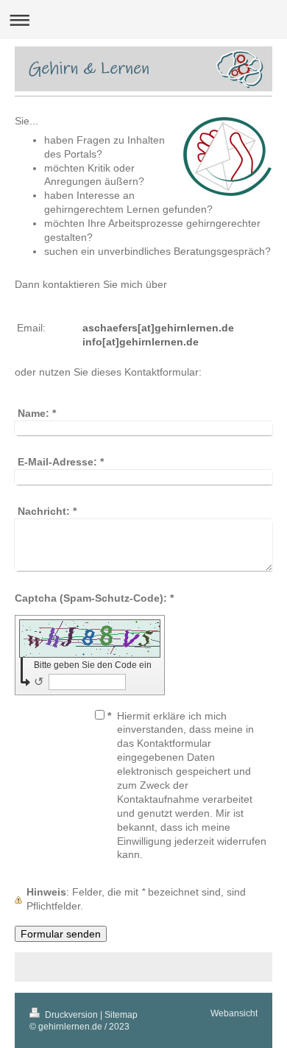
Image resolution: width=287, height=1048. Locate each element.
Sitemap (121, 1014)
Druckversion (71, 1014)
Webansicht (234, 1013)
